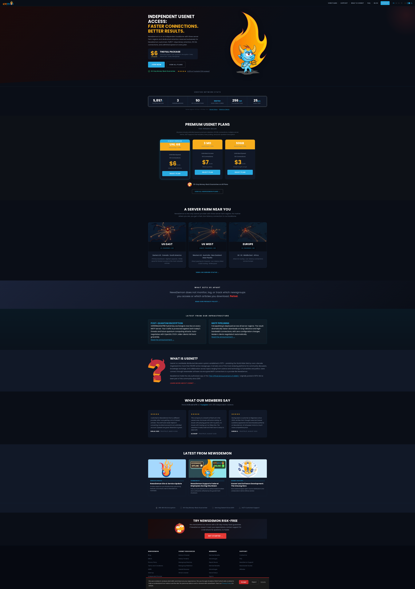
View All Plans (176, 65)
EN (393, 3)
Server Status (213, 109)
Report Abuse (213, 562)
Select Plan (175, 173)
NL (399, 3)
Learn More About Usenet (182, 383)
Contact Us (243, 555)
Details (263, 582)
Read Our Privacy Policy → (207, 301)
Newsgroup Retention (185, 566)
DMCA (150, 559)
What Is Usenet (357, 3)
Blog (376, 3)
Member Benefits (214, 555)
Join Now (156, 64)
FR (401, 3)
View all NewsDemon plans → (207, 191)
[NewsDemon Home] (8, 3)
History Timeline (184, 559)
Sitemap (151, 573)
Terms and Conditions (155, 566)
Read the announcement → (162, 340)
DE (396, 3)
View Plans (332, 3)
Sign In (385, 3)
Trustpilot (204, 405)
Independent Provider (155, 576)
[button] (408, 3)
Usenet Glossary (184, 569)
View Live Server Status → (207, 272)
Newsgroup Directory (185, 562)
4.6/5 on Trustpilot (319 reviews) (198, 71)
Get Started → (215, 536)
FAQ (368, 3)
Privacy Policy (152, 562)
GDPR (150, 569)
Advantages (213, 559)
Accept (243, 582)
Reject (254, 582)
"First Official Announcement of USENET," (224, 376)
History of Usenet (184, 555)
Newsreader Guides (245, 566)
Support (344, 3)
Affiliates (242, 569)
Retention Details (224, 109)
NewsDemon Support (246, 562)
